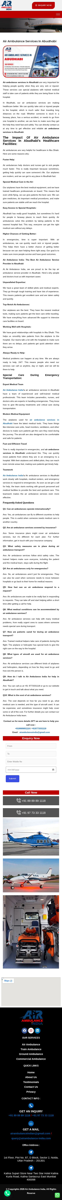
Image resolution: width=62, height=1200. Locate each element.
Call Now (31, 792)
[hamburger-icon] (58, 14)
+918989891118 (22, 728)
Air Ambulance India (13, 390)
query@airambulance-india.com (31, 1138)
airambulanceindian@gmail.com (30, 1133)
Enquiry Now (31, 738)
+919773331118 (39, 728)
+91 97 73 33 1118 (34, 812)
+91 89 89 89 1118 (34, 800)
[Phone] (7, 1193)
